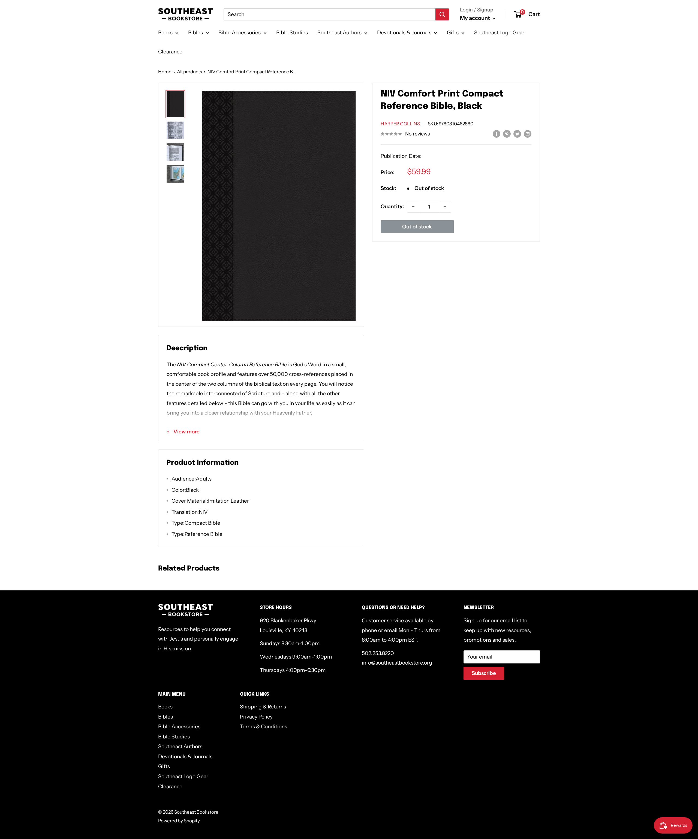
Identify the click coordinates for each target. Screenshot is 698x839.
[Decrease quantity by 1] (413, 206)
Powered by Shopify (179, 820)
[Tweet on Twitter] (517, 133)
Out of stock (417, 227)
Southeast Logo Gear (499, 32)
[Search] (442, 14)
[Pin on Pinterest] (507, 133)
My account (475, 18)
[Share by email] (527, 133)
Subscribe (484, 673)
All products (189, 71)
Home (165, 71)
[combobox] (329, 14)
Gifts (453, 32)
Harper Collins (400, 123)
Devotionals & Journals (404, 32)
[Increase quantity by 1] (445, 206)
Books (165, 32)
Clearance (170, 52)
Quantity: (392, 207)
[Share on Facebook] (496, 133)
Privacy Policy (256, 717)
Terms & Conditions (263, 726)
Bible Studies (292, 32)
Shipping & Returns (263, 707)
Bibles (195, 32)
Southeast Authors (339, 32)
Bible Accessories (239, 32)
